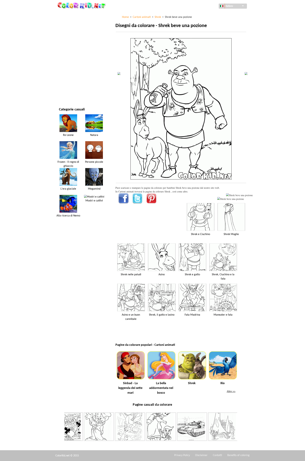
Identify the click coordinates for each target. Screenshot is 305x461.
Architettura (67, 28)
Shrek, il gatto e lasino (161, 314)
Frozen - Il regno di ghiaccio (68, 164)
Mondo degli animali (71, 35)
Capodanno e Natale (70, 79)
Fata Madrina (192, 314)
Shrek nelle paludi (131, 274)
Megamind (94, 188)
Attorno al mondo (70, 21)
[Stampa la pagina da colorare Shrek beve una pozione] (239, 195)
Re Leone (68, 135)
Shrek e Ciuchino (200, 234)
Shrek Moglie (231, 234)
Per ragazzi (65, 64)
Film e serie (65, 86)
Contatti (217, 455)
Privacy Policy (182, 455)
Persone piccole (94, 162)
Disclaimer (201, 455)
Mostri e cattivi (94, 200)
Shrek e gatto (192, 274)
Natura (63, 93)
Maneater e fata (223, 314)
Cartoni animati (68, 43)
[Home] (81, 5)
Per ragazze (66, 50)
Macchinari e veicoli (71, 14)
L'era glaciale (68, 188)
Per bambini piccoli (70, 72)
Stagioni (64, 57)
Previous (61, 427)
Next (240, 427)
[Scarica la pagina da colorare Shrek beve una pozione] (230, 199)
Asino (162, 274)
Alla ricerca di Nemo (68, 215)
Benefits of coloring (238, 455)
